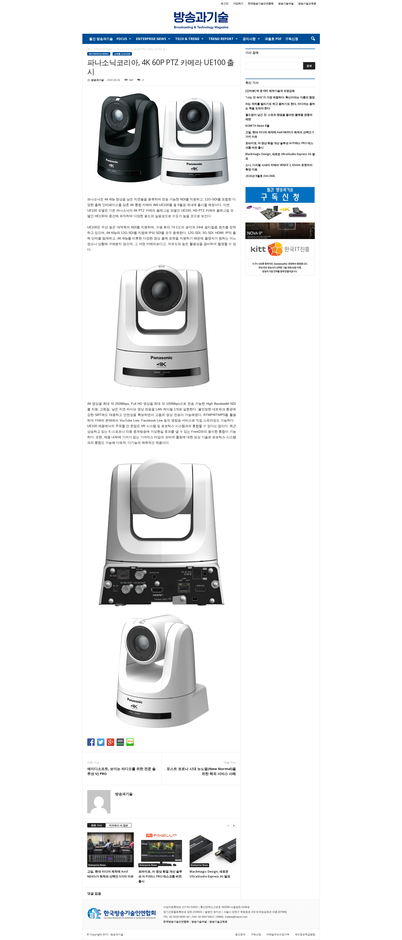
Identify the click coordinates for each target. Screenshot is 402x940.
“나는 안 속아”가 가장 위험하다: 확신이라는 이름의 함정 (280, 97)
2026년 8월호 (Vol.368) (260, 176)
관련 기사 (96, 825)
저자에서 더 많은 (118, 825)
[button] (313, 39)
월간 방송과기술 (101, 39)
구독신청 (291, 39)
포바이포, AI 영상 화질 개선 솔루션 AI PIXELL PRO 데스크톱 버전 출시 (160, 876)
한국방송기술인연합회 (261, 3)
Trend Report (221, 39)
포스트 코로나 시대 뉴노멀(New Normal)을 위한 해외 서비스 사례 (201, 771)
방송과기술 (97, 80)
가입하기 (238, 3)
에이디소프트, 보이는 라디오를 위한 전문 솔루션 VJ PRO (121, 771)
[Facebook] (300, 910)
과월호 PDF (273, 39)
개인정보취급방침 (305, 934)
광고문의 (240, 934)
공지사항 (249, 39)
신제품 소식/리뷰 (122, 53)
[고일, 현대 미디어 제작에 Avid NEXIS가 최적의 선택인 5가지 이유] (110, 849)
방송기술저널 (286, 3)
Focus (122, 39)
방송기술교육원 (307, 3)
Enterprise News (151, 39)
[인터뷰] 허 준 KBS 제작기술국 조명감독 (270, 91)
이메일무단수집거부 (277, 934)
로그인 (224, 3)
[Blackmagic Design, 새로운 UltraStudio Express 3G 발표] (213, 849)
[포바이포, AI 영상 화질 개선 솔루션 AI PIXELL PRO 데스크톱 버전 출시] (161, 849)
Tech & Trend (187, 39)
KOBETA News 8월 (257, 126)
